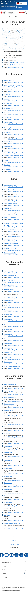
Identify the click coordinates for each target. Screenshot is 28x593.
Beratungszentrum (9, 285)
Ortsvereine (7, 305)
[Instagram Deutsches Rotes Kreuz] (11, 555)
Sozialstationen (8, 362)
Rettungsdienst (8, 142)
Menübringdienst (8, 128)
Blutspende (7, 94)
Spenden (21, 12)
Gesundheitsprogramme (10, 108)
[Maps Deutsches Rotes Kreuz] (21, 555)
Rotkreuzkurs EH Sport (10, 239)
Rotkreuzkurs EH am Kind (11, 243)
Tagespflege (7, 169)
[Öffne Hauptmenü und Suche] (25, 12)
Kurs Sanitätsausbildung (10, 203)
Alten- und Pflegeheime (10, 271)
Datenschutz (14, 587)
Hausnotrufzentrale (9, 300)
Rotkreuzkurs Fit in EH (10, 253)
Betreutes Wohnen (9, 289)
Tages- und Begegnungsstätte (12, 366)
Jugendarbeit (7, 117)
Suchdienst (7, 165)
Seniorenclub (7, 357)
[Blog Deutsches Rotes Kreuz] (16, 555)
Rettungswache (8, 310)
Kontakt (3, 587)
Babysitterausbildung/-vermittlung (13, 85)
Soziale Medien (21, 587)
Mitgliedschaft (7, 132)
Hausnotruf (7, 113)
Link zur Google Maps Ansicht (15, 67)
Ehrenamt (6, 99)
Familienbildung (8, 103)
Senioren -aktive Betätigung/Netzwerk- (14, 155)
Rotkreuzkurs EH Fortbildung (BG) (13, 230)
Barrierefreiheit (5, 588)
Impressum (8, 587)
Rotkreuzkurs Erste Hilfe (10, 248)
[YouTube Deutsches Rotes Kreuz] (6, 555)
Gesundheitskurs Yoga (10, 190)
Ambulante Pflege (8, 80)
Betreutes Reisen (8, 89)
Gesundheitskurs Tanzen (10, 185)
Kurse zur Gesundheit (10, 217)
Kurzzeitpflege (8, 122)
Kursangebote (8, 208)
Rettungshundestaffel (9, 151)
